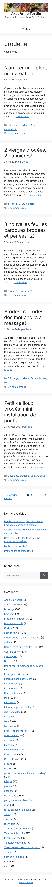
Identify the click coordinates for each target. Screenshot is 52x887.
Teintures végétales (15, 842)
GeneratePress (26, 882)
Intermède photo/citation (18, 707)
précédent (11, 495)
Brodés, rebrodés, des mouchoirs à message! (24, 317)
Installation (10, 702)
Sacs (7, 814)
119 (40, 495)
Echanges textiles (14, 674)
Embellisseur (11, 683)
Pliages (8, 781)
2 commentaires (17, 208)
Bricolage (13, 125)
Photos (8, 768)
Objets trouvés (12, 759)
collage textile (12, 632)
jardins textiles (12, 712)
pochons (9, 790)
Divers (22, 291)
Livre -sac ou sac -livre (17, 730)
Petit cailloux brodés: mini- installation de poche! (20, 411)
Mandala (9, 745)
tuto (6, 861)
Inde (6, 697)
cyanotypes (10, 656)
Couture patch (27, 203)
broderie (24, 125)
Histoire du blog (13, 693)
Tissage (8, 852)
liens (29, 291)
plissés (8, 786)
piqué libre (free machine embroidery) (25, 773)
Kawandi (9, 716)
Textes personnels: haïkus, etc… (22, 847)
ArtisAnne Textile (26, 14)
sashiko (8, 819)
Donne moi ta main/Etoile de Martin (24, 665)
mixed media (11, 749)
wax (6, 866)
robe (6, 805)
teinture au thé (12, 838)
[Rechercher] (44, 575)
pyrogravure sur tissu (16, 800)
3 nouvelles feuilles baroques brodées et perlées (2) (25, 230)
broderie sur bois (13, 623)
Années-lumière (13, 604)
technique (9, 823)
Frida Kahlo (10, 688)
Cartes (34, 378)
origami (8, 763)
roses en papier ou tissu (17, 809)
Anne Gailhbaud (13, 599)
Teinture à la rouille (14, 833)
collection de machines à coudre (22, 637)
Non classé (10, 754)
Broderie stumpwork (15, 618)
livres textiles (11, 735)
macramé (9, 740)
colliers (8, 642)
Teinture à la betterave (17, 828)
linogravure (10, 726)
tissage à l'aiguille (14, 857)
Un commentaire (17, 133)
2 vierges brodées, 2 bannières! (25, 153)
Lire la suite (22, 116)
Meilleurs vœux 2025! (16, 546)
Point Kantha (11, 795)
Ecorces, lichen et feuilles (18, 679)
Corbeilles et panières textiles (20, 647)
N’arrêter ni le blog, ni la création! (25, 70)
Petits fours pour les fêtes (18, 550)
